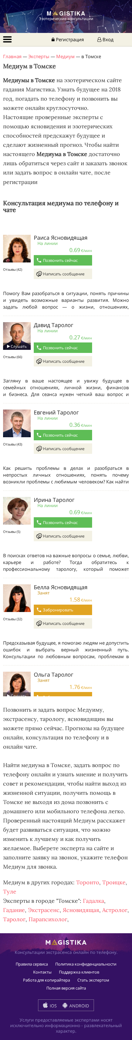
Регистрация (69, 39)
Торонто (87, 882)
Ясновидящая (81, 910)
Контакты (42, 972)
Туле (9, 891)
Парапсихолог (48, 919)
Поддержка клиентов (79, 972)
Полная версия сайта (66, 988)
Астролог (114, 910)
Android (78, 1006)
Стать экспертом (93, 980)
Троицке (114, 882)
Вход (107, 39)
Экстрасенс (44, 910)
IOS (53, 1006)
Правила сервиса (32, 964)
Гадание (14, 910)
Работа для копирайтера (46, 980)
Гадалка (93, 900)
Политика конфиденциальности (85, 964)
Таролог (14, 919)
